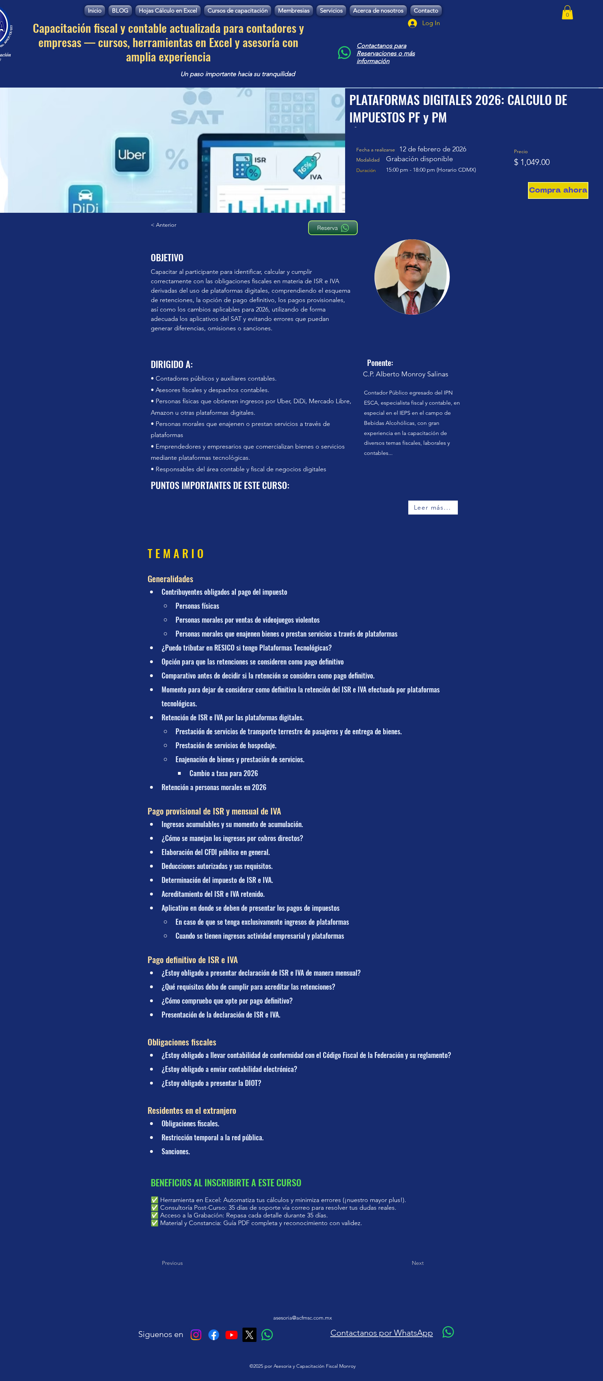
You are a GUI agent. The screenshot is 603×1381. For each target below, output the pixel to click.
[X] (249, 1335)
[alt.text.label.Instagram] (196, 1335)
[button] (567, 12)
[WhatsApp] (344, 53)
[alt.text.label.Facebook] (214, 1335)
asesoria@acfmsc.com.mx (302, 1317)
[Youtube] (231, 1335)
